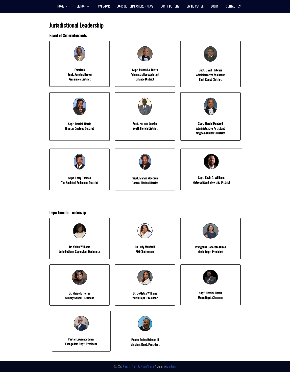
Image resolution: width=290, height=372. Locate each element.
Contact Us (233, 6)
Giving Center (195, 6)
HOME (60, 6)
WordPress (171, 367)
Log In (215, 6)
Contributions (170, 6)
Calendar (104, 6)
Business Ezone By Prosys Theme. (139, 367)
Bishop (81, 6)
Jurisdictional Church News (135, 6)
